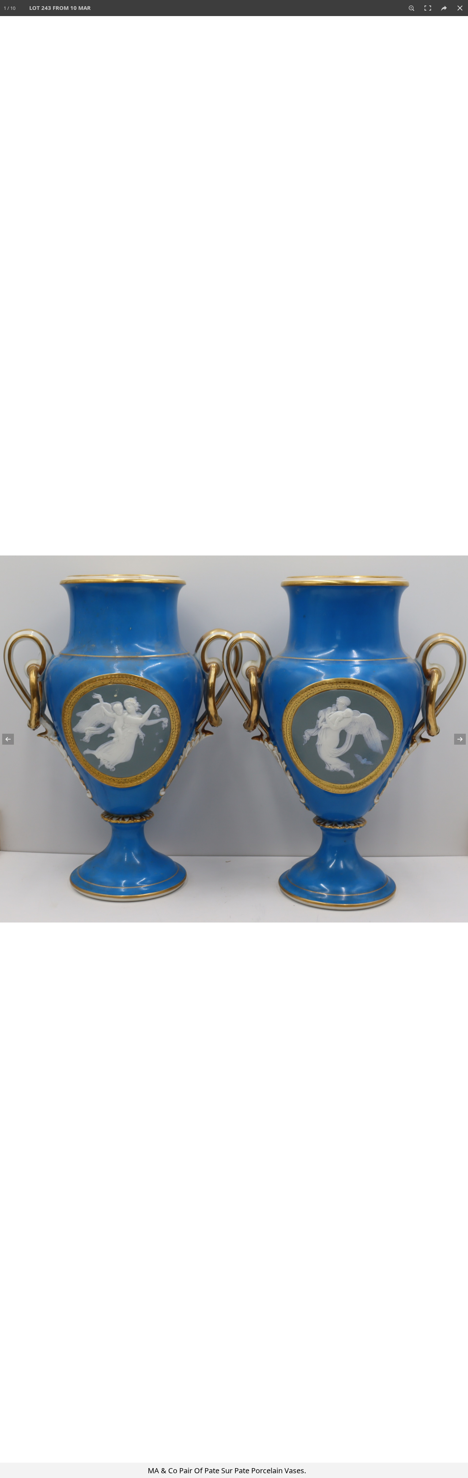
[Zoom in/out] (412, 8)
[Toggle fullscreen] (428, 8)
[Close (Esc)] (460, 8)
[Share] (444, 8)
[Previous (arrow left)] (13, 739)
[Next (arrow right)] (455, 739)
